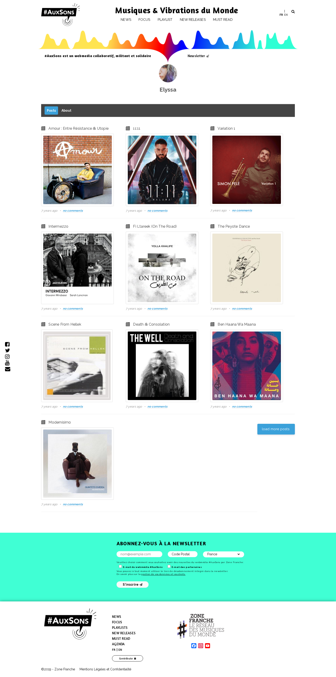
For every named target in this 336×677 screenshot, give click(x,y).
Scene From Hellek (64, 324)
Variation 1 (226, 128)
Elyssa (168, 89)
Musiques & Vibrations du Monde (176, 10)
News (126, 20)
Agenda (118, 644)
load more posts (276, 429)
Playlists (120, 627)
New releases (193, 20)
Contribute (126, 658)
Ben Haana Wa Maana (237, 324)
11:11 (136, 128)
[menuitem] (281, 14)
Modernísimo (59, 422)
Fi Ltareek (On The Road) (155, 226)
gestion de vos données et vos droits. (163, 574)
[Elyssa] (168, 73)
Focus (144, 20)
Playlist (165, 20)
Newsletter (196, 55)
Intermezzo (58, 226)
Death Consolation (151, 324)
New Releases (124, 633)
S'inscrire (131, 584)
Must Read (223, 20)
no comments (73, 210)
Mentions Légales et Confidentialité (105, 669)
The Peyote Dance (234, 226)
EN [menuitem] (286, 14)
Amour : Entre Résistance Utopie (78, 128)
